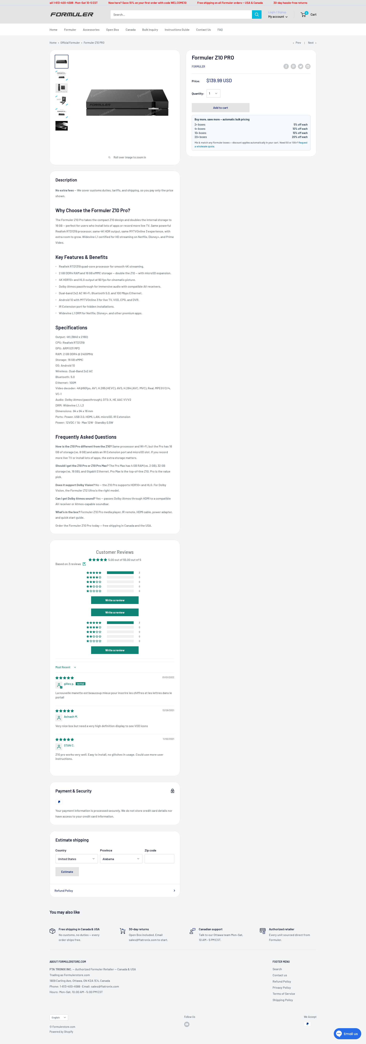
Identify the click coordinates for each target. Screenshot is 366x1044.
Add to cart (220, 107)
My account (276, 16)
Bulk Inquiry (150, 29)
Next (311, 42)
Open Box (112, 29)
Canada (131, 29)
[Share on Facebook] (286, 66)
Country (60, 850)
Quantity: (198, 93)
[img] (64, 678)
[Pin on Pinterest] (293, 66)
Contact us (280, 975)
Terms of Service (284, 993)
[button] (94, 572)
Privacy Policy (282, 987)
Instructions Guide (177, 29)
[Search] (257, 14)
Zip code (150, 850)
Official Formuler (70, 42)
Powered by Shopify (61, 1031)
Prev (298, 42)
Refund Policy (64, 890)
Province (106, 850)
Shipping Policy (283, 1000)
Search (277, 969)
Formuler (70, 29)
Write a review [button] (115, 600)
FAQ (220, 29)
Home (53, 29)
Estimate (67, 871)
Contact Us (203, 29)
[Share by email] (308, 66)
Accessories (91, 29)
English (56, 1017)
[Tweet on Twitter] (300, 66)
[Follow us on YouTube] (186, 1024)
